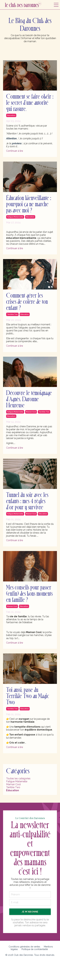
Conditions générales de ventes (24, 946)
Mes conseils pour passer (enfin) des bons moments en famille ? (29, 594)
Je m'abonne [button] (30, 911)
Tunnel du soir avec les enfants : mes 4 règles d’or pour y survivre (27, 501)
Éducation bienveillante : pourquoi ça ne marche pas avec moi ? (28, 204)
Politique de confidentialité (35, 949)
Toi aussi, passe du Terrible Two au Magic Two (27, 696)
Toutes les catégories (18, 778)
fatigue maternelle (15, 217)
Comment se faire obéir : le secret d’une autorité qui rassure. (29, 103)
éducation (11, 115)
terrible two (12, 314)
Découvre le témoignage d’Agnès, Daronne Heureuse (29, 399)
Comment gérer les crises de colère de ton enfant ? (27, 302)
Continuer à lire (14, 150)
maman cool (31, 412)
